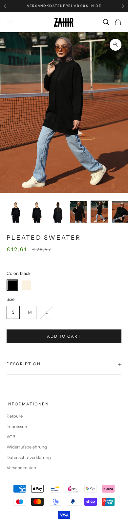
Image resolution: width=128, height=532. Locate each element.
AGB (11, 436)
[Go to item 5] (100, 212)
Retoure (15, 416)
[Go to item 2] (37, 212)
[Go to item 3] (58, 212)
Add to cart (64, 336)
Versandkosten (21, 467)
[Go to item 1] (16, 212)
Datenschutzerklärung (29, 457)
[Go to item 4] (79, 212)
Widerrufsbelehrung (27, 446)
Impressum (18, 426)
